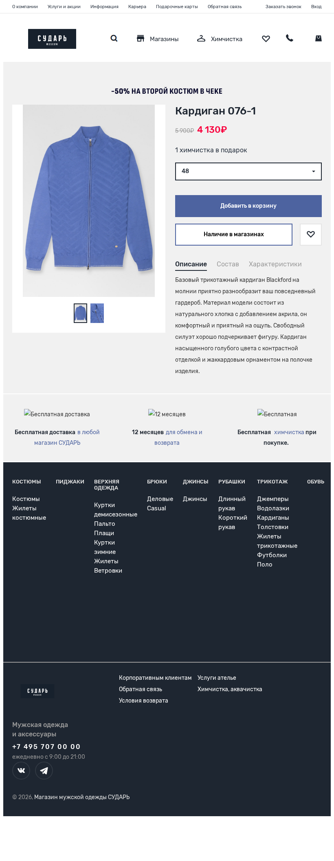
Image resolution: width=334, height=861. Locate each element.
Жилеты (106, 561)
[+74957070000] (289, 39)
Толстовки (272, 527)
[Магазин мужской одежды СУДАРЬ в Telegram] (44, 771)
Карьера (137, 6)
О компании (25, 6)
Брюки (157, 482)
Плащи (104, 533)
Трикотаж (272, 482)
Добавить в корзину (248, 205)
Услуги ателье (217, 677)
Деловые (160, 499)
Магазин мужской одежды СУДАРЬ (82, 797)
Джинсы (196, 482)
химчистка (289, 432)
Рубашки (231, 482)
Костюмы (26, 482)
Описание (191, 264)
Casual (156, 508)
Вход (316, 6)
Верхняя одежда (106, 485)
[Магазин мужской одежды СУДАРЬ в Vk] (21, 771)
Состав (228, 264)
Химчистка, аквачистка (230, 689)
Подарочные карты (177, 6)
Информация (104, 6)
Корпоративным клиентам (155, 677)
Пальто (104, 523)
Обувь (315, 482)
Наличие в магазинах (234, 234)
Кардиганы (273, 517)
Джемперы (273, 499)
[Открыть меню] (12, 37)
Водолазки (273, 508)
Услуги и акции (64, 6)
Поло (264, 564)
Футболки (272, 555)
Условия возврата (143, 700)
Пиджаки (70, 482)
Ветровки (108, 570)
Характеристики (275, 264)
